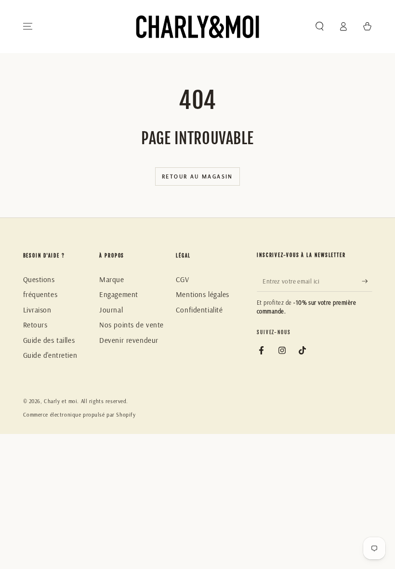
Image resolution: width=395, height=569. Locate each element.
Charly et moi (60, 401)
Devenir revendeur (128, 340)
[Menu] (28, 26)
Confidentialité (199, 309)
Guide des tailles (49, 340)
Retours (35, 324)
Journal (111, 309)
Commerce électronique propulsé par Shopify (79, 414)
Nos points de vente (131, 324)
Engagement (118, 294)
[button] (319, 26)
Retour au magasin (197, 176)
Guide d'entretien (50, 355)
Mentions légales (202, 294)
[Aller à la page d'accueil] (197, 26)
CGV (182, 279)
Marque (111, 279)
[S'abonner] (367, 281)
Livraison (37, 309)
